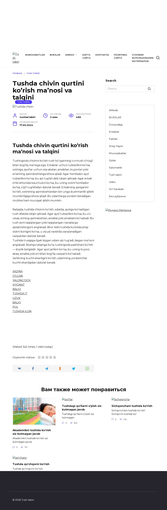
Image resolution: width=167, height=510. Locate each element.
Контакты (102, 55)
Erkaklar (114, 131)
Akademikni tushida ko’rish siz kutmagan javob (32, 432)
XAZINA (18, 271)
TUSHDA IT (20, 293)
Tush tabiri (24, 102)
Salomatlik (115, 167)
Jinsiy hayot (116, 146)
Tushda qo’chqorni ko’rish (31, 464)
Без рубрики (117, 196)
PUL (15, 306)
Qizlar (112, 160)
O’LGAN (18, 275)
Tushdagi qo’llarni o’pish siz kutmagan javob (81, 407)
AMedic (69, 55)
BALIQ (17, 289)
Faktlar (113, 138)
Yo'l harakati (116, 189)
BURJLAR (55, 55)
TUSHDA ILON (22, 311)
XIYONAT (19, 284)
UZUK (16, 298)
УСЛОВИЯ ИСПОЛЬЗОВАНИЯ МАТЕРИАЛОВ (142, 58)
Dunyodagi (115, 124)
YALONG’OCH (21, 280)
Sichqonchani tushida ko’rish (132, 405)
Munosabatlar (35, 55)
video (112, 181)
